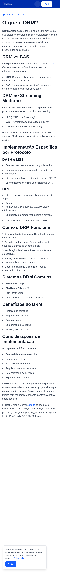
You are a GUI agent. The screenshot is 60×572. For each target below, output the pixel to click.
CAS (51, 63)
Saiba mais (19, 558)
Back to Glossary (15, 14)
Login (47, 4)
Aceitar (11, 564)
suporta (31, 405)
